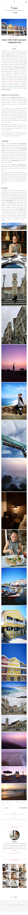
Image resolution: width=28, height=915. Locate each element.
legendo (7, 220)
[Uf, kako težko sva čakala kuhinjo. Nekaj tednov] (14, 876)
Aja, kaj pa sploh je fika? (14, 853)
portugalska (22, 802)
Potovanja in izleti (14, 37)
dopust (7, 802)
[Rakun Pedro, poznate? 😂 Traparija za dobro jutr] (22, 884)
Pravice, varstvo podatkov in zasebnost (15, 904)
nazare (12, 802)
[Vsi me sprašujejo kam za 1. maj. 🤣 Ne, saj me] (6, 884)
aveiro (3, 802)
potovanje (4, 804)
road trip (9, 804)
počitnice (16, 802)
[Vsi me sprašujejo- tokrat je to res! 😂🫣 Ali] (22, 876)
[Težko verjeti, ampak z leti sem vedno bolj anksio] (22, 868)
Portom (11, 51)
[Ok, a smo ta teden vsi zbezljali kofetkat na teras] (6, 876)
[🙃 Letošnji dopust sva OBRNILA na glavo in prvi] (6, 868)
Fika (14, 8)
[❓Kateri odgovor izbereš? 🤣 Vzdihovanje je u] (14, 868)
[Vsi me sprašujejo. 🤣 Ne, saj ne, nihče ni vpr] (14, 884)
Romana (7, 808)
